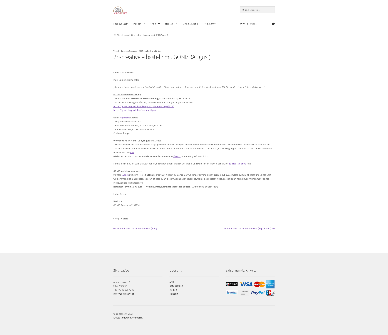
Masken (137, 23)
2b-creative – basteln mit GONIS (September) (247, 229)
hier (132, 152)
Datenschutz (176, 285)
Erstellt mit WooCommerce (127, 317)
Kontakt (173, 293)
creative (169, 23)
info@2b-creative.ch (123, 293)
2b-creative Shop (237, 163)
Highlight (125, 117)
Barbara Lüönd (154, 51)
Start (119, 35)
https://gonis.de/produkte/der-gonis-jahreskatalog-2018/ (143, 106)
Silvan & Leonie (190, 23)
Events (177, 156)
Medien (173, 289)
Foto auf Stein (120, 23)
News (126, 35)
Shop (153, 23)
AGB (171, 282)
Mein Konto (210, 23)
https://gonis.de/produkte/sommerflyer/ (134, 110)
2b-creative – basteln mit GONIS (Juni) (137, 229)
